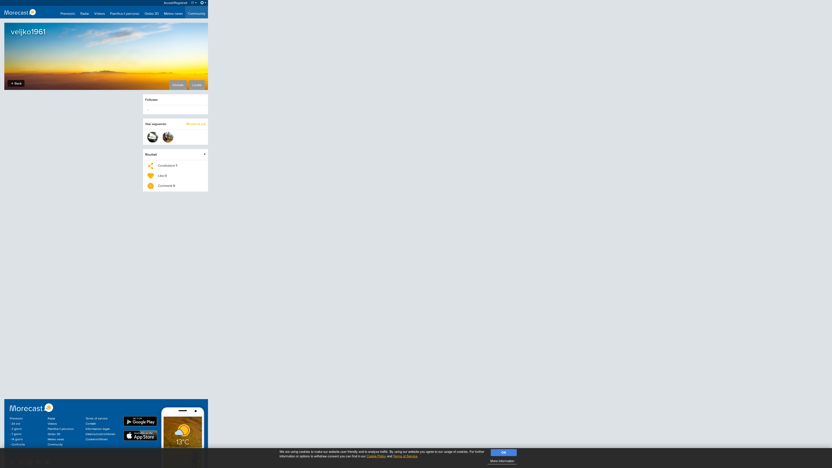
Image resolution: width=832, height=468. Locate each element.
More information (502, 460)
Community (196, 14)
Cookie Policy (376, 456)
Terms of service (97, 418)
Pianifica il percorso (124, 14)
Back (18, 83)
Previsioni (67, 14)
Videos (99, 14)
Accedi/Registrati (175, 3)
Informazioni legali (98, 429)
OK (503, 452)
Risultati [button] (151, 154)
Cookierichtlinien (97, 439)
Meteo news (173, 14)
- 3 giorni (16, 429)
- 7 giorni (15, 434)
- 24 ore (15, 423)
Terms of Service (405, 456)
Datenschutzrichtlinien (100, 434)
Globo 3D (152, 14)
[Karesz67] (152, 137)
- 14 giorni (16, 439)
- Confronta (17, 444)
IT (193, 3)
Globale (178, 85)
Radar (84, 14)
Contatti (91, 423)
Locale (197, 85)
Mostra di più (196, 124)
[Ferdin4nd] (167, 137)
